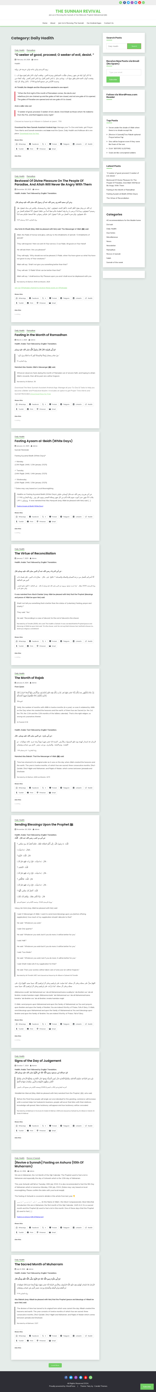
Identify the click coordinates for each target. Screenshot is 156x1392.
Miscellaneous (112, 237)
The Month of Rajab (29, 678)
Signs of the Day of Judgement (38, 1061)
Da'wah (109, 224)
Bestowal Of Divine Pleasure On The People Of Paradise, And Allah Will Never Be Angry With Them (53, 183)
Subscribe (113, 79)
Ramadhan (31, 50)
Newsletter (111, 245)
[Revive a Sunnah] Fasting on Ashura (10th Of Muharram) (49, 1164)
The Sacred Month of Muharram (39, 1264)
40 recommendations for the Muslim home (123, 220)
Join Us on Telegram (135, 2)
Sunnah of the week (114, 262)
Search (134, 46)
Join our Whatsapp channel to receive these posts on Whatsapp (41, 288)
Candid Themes (100, 1386)
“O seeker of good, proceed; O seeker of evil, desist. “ (54, 55)
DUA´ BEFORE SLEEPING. (120, 148)
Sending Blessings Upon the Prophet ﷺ (44, 824)
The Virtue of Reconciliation (35, 553)
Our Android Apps (94, 23)
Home (44, 23)
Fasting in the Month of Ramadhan (41, 335)
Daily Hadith (19, 50)
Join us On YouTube (139, 2)
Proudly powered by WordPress (62, 1386)
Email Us (143, 2)
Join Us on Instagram (132, 2)
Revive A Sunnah (33, 1158)
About (52, 23)
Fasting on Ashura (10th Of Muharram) (30, 1217)
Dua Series (110, 233)
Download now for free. (29, 133)
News (108, 241)
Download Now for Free (40, 394)
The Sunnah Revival (78, 11)
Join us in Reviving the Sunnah (71, 23)
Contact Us (109, 23)
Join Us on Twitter (128, 2)
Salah (108, 258)
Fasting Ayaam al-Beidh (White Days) (44, 441)
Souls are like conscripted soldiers (122, 153)
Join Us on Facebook (124, 2)
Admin (35, 60)
